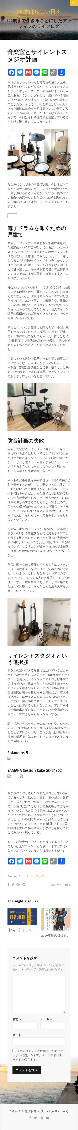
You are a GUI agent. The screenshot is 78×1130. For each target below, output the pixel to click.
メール (46, 1019)
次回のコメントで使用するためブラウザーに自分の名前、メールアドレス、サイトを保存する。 (38, 1055)
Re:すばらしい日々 (39, 11)
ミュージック (35, 876)
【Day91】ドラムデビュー (25, 930)
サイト (16, 1035)
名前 (16, 1019)
